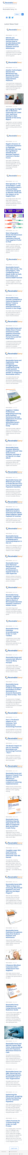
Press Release (9, 35)
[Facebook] (7, 17)
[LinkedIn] (9, 17)
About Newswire (13, 1151)
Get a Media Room (14, 1153)
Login (22, 1153)
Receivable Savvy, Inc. (10, 9)
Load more (14, 1148)
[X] (12, 17)
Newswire (3, 1151)
